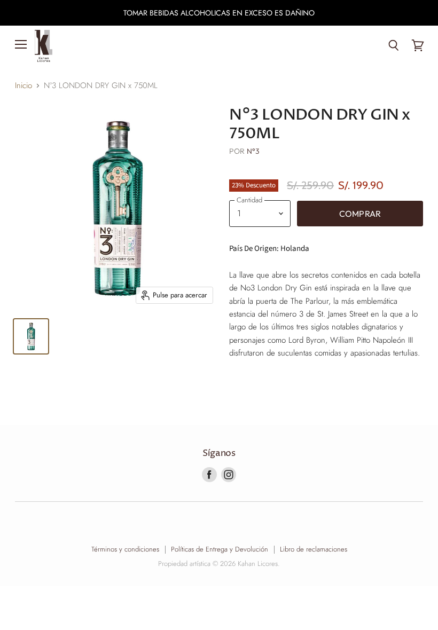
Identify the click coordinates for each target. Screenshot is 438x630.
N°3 (253, 151)
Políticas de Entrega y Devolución (219, 549)
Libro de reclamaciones (313, 549)
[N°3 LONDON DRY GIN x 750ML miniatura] (31, 336)
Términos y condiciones (125, 549)
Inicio (23, 85)
